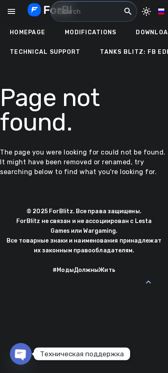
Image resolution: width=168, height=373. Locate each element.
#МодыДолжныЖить (84, 270)
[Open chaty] (21, 354)
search (128, 11)
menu (11, 11)
